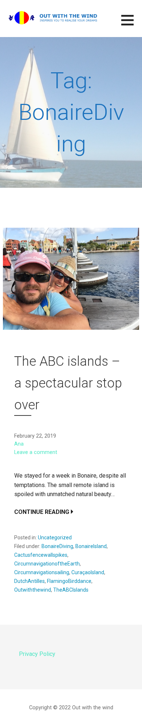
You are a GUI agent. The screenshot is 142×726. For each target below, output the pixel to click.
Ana (19, 444)
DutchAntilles (29, 581)
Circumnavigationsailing (41, 572)
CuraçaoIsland (87, 572)
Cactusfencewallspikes (40, 555)
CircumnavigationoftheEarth (47, 564)
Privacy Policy (37, 653)
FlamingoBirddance (69, 581)
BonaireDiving (57, 546)
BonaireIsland (91, 546)
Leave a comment (35, 452)
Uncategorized (55, 537)
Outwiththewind (32, 590)
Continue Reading (41, 511)
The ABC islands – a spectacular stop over (68, 383)
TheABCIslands (70, 590)
